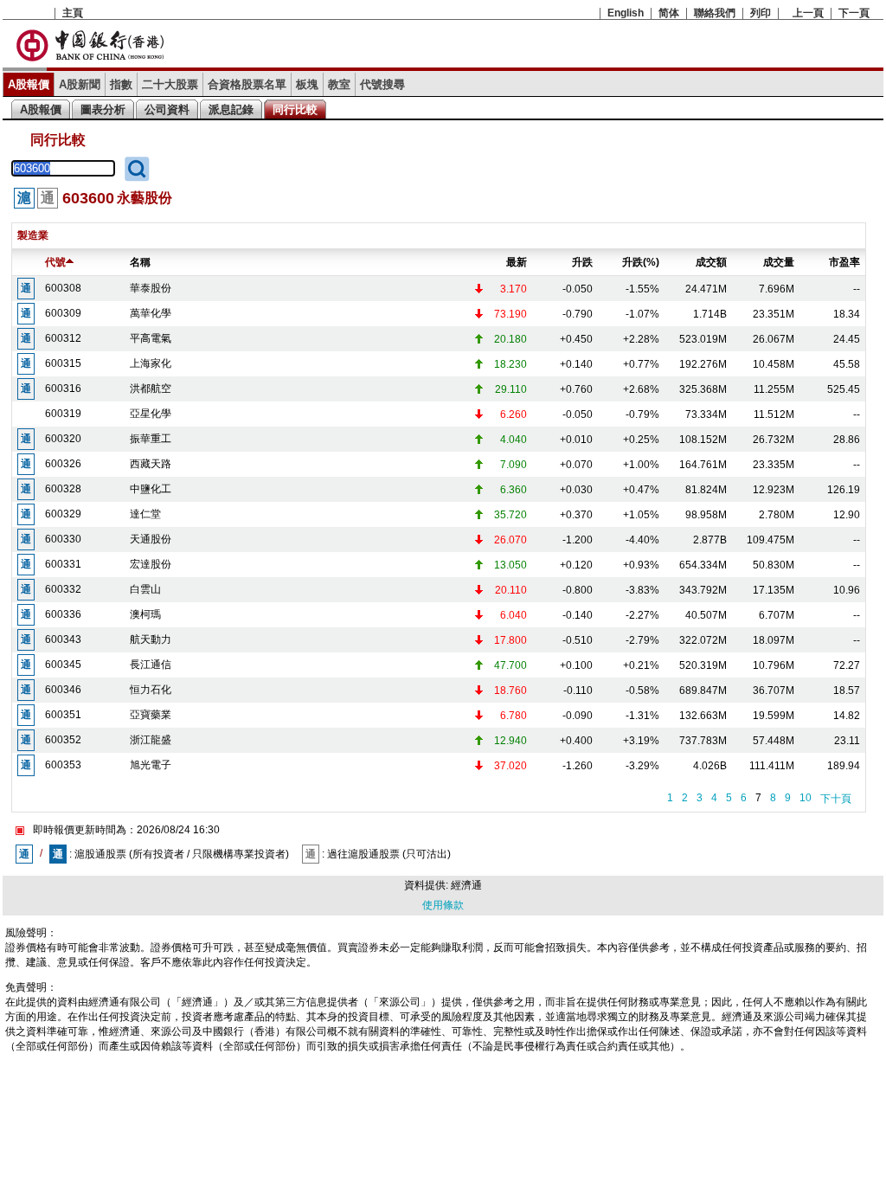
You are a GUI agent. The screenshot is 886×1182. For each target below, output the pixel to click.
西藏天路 (150, 464)
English (625, 13)
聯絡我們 (714, 13)
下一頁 (854, 13)
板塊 (307, 84)
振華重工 (150, 439)
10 (805, 798)
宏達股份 (150, 564)
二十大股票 (170, 84)
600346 (63, 690)
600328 (63, 489)
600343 (63, 639)
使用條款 (443, 905)
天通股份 (150, 539)
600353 (63, 765)
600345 (63, 664)
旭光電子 (150, 765)
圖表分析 (102, 109)
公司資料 (166, 109)
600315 (63, 363)
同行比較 (295, 109)
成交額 (711, 262)
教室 (339, 84)
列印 (760, 13)
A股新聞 (79, 84)
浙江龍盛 (150, 740)
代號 (55, 262)
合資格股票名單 (247, 84)
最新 (516, 262)
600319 (63, 414)
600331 (63, 564)
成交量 (778, 262)
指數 (121, 84)
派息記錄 (231, 109)
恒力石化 (150, 690)
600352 (63, 740)
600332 (63, 589)
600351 (63, 715)
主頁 (72, 13)
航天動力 (150, 639)
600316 (63, 388)
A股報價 (28, 84)
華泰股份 (150, 288)
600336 (63, 614)
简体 (668, 13)
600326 (63, 464)
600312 (63, 338)
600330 (63, 539)
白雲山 (145, 589)
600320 (63, 439)
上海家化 (150, 363)
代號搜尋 (382, 84)
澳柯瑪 (145, 614)
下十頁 (835, 799)
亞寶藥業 (150, 715)
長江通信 (150, 664)
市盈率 (844, 262)
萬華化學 (150, 313)
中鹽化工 (150, 489)
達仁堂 (145, 514)
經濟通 (466, 885)
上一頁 (808, 13)
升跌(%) (640, 262)
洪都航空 (150, 388)
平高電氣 (150, 338)
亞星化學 (150, 414)
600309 (63, 313)
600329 (63, 514)
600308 (63, 288)
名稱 (140, 262)
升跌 (582, 262)
